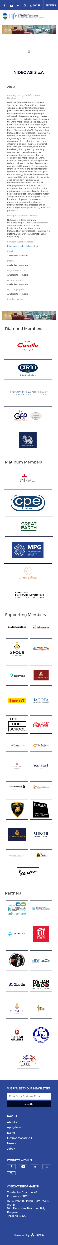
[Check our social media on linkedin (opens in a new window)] (18, 6)
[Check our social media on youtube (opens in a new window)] (11, 6)
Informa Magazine (18, 1138)
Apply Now (14, 1127)
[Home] (23, 16)
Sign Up (28, 1104)
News (10, 1143)
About (11, 1122)
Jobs (10, 1148)
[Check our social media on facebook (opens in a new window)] (5, 6)
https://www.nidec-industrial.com (23, 246)
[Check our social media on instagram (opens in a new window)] (25, 6)
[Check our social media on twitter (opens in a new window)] (11, 1173)
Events (11, 1132)
